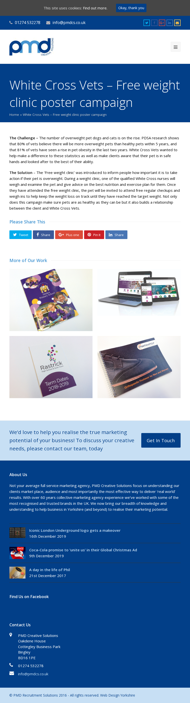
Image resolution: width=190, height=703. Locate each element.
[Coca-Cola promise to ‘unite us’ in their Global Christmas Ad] (17, 553)
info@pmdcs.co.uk (33, 673)
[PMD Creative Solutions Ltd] (31, 46)
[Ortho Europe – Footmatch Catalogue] (139, 367)
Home (14, 114)
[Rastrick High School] (139, 292)
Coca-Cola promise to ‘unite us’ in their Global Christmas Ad (83, 549)
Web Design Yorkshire (117, 695)
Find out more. (95, 7)
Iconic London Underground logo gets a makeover (74, 530)
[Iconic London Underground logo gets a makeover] (17, 532)
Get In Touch (161, 440)
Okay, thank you (131, 7)
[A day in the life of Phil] (17, 573)
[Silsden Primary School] (51, 300)
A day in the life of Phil (49, 569)
